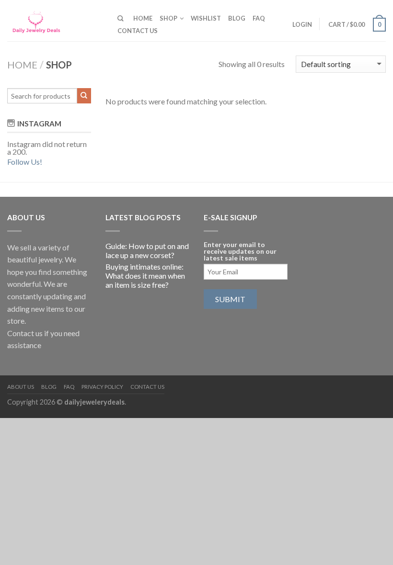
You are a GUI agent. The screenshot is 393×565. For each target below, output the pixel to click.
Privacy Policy (102, 387)
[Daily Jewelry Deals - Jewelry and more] (55, 20)
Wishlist (206, 18)
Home (142, 18)
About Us (20, 387)
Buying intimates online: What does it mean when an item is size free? (145, 275)
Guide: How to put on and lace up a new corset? (147, 250)
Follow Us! (24, 161)
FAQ (259, 18)
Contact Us (137, 30)
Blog (236, 18)
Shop (168, 18)
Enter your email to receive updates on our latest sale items (240, 251)
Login (302, 24)
